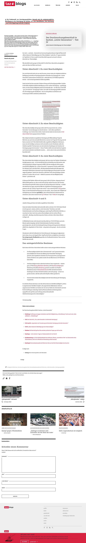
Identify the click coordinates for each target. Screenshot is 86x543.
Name (3, 474)
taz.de (77, 5)
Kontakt (68, 5)
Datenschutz (65, 510)
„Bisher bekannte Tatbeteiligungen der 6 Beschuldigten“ (39, 326)
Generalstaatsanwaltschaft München (38, 367)
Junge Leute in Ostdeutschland (9, 428)
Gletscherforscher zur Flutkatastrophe (39, 428)
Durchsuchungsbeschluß (23, 367)
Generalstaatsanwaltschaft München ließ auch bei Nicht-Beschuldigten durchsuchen (47, 343)
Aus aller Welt (47, 515)
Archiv (45, 520)
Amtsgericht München (12, 367)
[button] (7, 378)
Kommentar (4, 456)
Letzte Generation (51, 367)
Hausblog (47, 5)
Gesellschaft (46, 513)
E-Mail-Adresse (5, 481)
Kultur (45, 510)
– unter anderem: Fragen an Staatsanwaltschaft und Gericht (41, 334)
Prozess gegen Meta (63, 428)
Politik (45, 508)
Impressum (65, 508)
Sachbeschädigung (57, 265)
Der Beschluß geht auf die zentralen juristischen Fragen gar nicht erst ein (43, 330)
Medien (45, 518)
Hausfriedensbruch (43, 269)
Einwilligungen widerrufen (69, 515)
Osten (45, 523)
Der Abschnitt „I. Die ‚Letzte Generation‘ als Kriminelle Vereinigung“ (41, 319)
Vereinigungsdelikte (59, 367)
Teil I (60, 188)
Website (3, 487)
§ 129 (43, 194)
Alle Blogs (37, 5)
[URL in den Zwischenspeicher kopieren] (4, 378)
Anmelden (65, 513)
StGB (54, 194)
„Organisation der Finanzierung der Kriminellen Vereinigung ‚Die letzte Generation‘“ (46, 323)
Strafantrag (42, 267)
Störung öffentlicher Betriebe (41, 265)
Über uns (58, 5)
